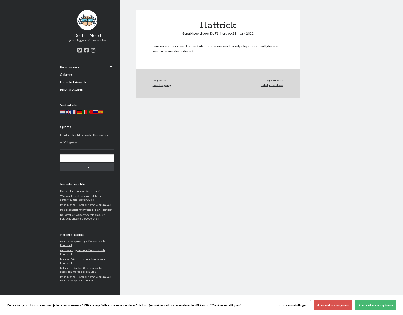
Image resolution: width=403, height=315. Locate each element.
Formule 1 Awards (73, 82)
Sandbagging (162, 85)
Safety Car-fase (272, 85)
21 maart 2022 (243, 33)
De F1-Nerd (87, 35)
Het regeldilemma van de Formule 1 (80, 190)
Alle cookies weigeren (333, 305)
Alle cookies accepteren (375, 305)
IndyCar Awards (71, 89)
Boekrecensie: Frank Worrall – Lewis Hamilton (86, 209)
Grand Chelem (85, 280)
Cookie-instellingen (293, 305)
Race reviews (69, 67)
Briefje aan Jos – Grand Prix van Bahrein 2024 (85, 204)
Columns (66, 74)
